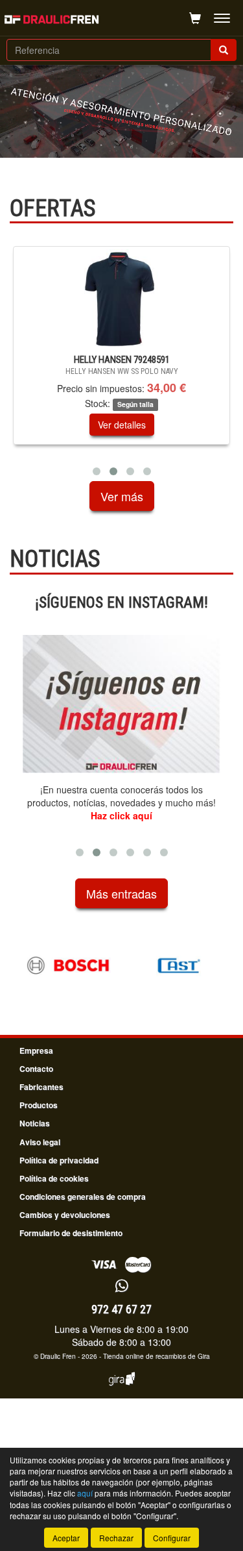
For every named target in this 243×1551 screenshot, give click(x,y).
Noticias (34, 1123)
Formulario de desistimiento (70, 1233)
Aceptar (66, 1537)
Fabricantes (41, 1087)
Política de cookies (54, 1178)
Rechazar (116, 1537)
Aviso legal (39, 1142)
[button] (96, 471)
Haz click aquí (121, 815)
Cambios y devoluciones (64, 1215)
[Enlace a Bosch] (68, 965)
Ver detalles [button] (62, 424)
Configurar (172, 1537)
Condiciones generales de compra (82, 1196)
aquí (85, 1492)
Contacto (36, 1068)
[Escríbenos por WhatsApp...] (121, 1286)
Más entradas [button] (121, 893)
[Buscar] (224, 50)
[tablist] (121, 363)
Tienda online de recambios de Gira (156, 1356)
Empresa (36, 1050)
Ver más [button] (121, 496)
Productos (38, 1105)
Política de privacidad (58, 1160)
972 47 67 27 (121, 1309)
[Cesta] (195, 18)
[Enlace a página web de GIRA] (122, 1387)
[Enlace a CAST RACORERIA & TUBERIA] (180, 965)
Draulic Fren (58, 1356)
